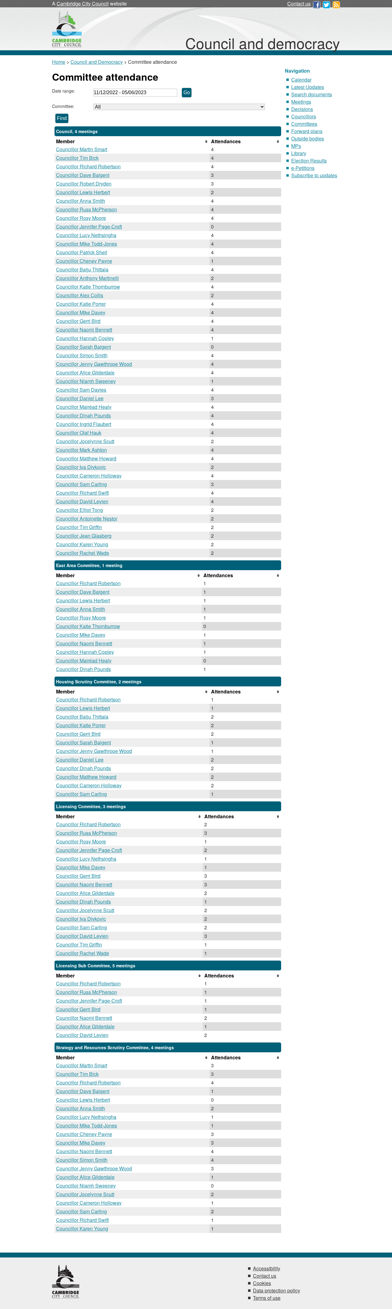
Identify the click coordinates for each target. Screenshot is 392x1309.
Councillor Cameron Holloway (89, 475)
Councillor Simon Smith (81, 355)
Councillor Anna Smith (80, 200)
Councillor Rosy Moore (81, 217)
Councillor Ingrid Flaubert (83, 424)
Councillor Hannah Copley (85, 338)
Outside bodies (307, 138)
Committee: (63, 106)
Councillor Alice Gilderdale (85, 372)
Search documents (311, 94)
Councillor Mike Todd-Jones (86, 243)
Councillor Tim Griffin (79, 527)
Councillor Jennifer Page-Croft (89, 226)
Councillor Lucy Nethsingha (86, 235)
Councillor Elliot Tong (79, 509)
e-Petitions (303, 167)
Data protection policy (276, 1290)
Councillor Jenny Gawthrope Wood (94, 363)
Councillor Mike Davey (80, 312)
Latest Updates (307, 86)
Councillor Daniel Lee (80, 398)
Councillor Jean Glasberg (83, 535)
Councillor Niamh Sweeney (86, 381)
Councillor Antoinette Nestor (86, 518)
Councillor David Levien (82, 501)
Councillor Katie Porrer (81, 303)
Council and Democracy (96, 61)
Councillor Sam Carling (81, 484)
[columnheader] (132, 141)
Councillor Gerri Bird (78, 320)
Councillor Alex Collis (79, 295)
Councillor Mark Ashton (81, 449)
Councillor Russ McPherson (86, 209)
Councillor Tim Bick (77, 157)
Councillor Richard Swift (82, 492)
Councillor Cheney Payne (84, 260)
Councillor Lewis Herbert (83, 192)
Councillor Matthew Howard (86, 458)
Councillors (303, 116)
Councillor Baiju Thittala (82, 269)
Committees (304, 123)
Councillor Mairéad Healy (83, 406)
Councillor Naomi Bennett (84, 329)
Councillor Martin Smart (81, 149)
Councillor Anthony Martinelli (87, 278)
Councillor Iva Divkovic (81, 466)
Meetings (301, 101)
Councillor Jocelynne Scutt (85, 441)
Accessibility (266, 1268)
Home (58, 61)
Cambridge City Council (83, 3)
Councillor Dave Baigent (82, 174)
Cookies (262, 1283)
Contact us (299, 3)
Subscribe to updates (314, 175)
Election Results (309, 160)
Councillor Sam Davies (81, 389)
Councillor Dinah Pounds (83, 415)
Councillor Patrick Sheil (81, 252)
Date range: (63, 91)
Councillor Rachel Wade (82, 552)
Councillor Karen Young (82, 544)
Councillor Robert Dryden (83, 183)
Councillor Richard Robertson (88, 166)
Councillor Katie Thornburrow (88, 286)
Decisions (302, 109)
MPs (296, 145)
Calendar (301, 79)
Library (298, 153)
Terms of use (267, 1297)
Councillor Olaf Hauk (78, 432)
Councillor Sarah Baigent (83, 346)
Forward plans (306, 131)
